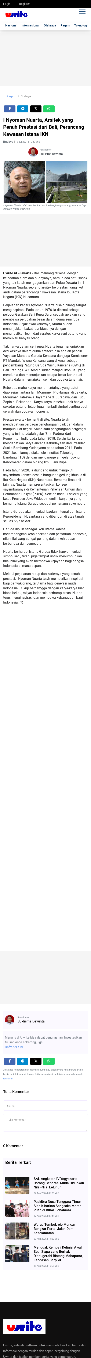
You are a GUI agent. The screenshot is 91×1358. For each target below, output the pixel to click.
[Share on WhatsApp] (49, 108)
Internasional (31, 25)
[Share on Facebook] (9, 108)
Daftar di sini (14, 1047)
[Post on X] (36, 108)
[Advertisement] (45, 59)
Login (7, 4)
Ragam (65, 25)
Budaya (26, 96)
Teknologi (81, 25)
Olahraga (50, 25)
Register (24, 4)
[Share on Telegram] (23, 108)
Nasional (11, 25)
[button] (82, 11)
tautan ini (8, 1078)
